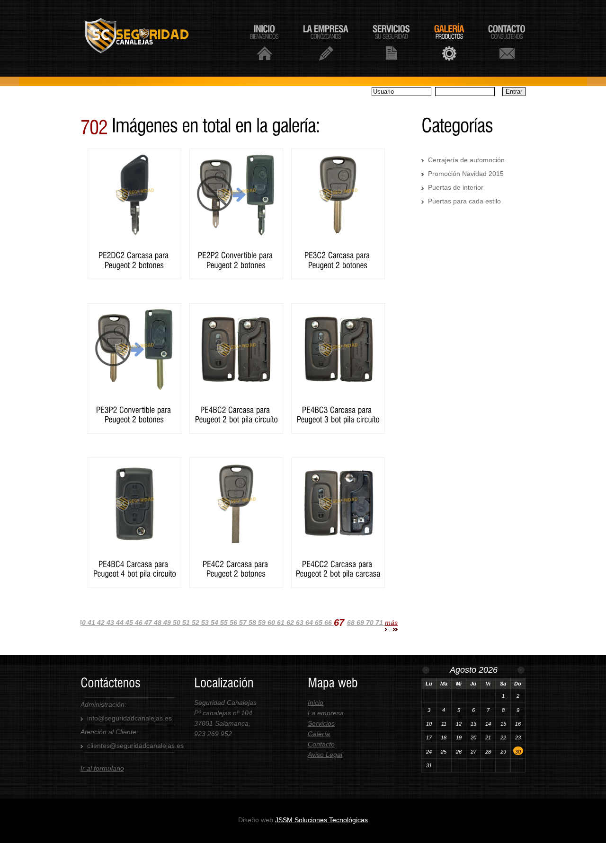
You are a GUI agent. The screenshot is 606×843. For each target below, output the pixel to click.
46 (139, 622)
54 (215, 622)
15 (503, 724)
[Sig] (521, 670)
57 (244, 622)
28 (488, 752)
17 (429, 737)
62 (291, 622)
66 (329, 622)
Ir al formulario (102, 768)
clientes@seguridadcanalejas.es (135, 745)
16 (518, 724)
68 (351, 622)
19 (459, 737)
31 (429, 765)
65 (319, 622)
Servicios (321, 723)
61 (281, 622)
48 (158, 622)
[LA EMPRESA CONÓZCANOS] (325, 42)
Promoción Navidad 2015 (466, 173)
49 (168, 622)
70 (370, 622)
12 (459, 724)
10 (429, 724)
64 (310, 622)
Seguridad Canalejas (148, 38)
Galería (319, 734)
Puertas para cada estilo (464, 201)
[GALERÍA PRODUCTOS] (449, 42)
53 (206, 622)
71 (380, 622)
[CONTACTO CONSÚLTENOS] (507, 42)
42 (102, 622)
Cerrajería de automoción (466, 160)
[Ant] (425, 670)
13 (473, 724)
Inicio (315, 702)
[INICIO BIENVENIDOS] (264, 42)
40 (83, 622)
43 (111, 622)
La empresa (326, 713)
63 (300, 622)
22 (503, 737)
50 (177, 622)
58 (253, 622)
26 (459, 752)
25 (443, 752)
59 (262, 622)
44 (120, 622)
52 (196, 622)
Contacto (321, 744)
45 (130, 622)
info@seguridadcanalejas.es (129, 718)
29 (503, 752)
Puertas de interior (455, 187)
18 (443, 737)
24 (429, 752)
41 (92, 622)
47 (149, 622)
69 (361, 622)
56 (234, 622)
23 (518, 737)
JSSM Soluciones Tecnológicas (321, 820)
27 (473, 752)
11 (443, 724)
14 (488, 724)
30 (518, 752)
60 (272, 622)
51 (187, 622)
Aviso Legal (325, 754)
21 (488, 737)
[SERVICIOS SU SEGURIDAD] (391, 42)
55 (225, 622)
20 (473, 737)
